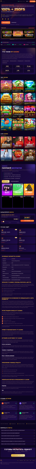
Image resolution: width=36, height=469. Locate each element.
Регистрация (32, 1)
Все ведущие (3, 135)
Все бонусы (14, 22)
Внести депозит (27, 220)
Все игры (2, 78)
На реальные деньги (15, 181)
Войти (27, 1)
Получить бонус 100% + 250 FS (18, 455)
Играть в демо (5, 181)
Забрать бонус (5, 22)
